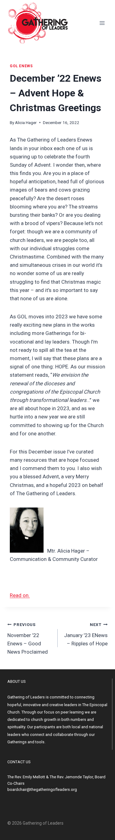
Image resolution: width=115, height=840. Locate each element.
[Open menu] (102, 23)
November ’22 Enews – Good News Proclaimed (27, 638)
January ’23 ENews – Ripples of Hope (86, 634)
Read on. (20, 595)
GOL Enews (21, 66)
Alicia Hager (26, 122)
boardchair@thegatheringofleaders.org (42, 789)
